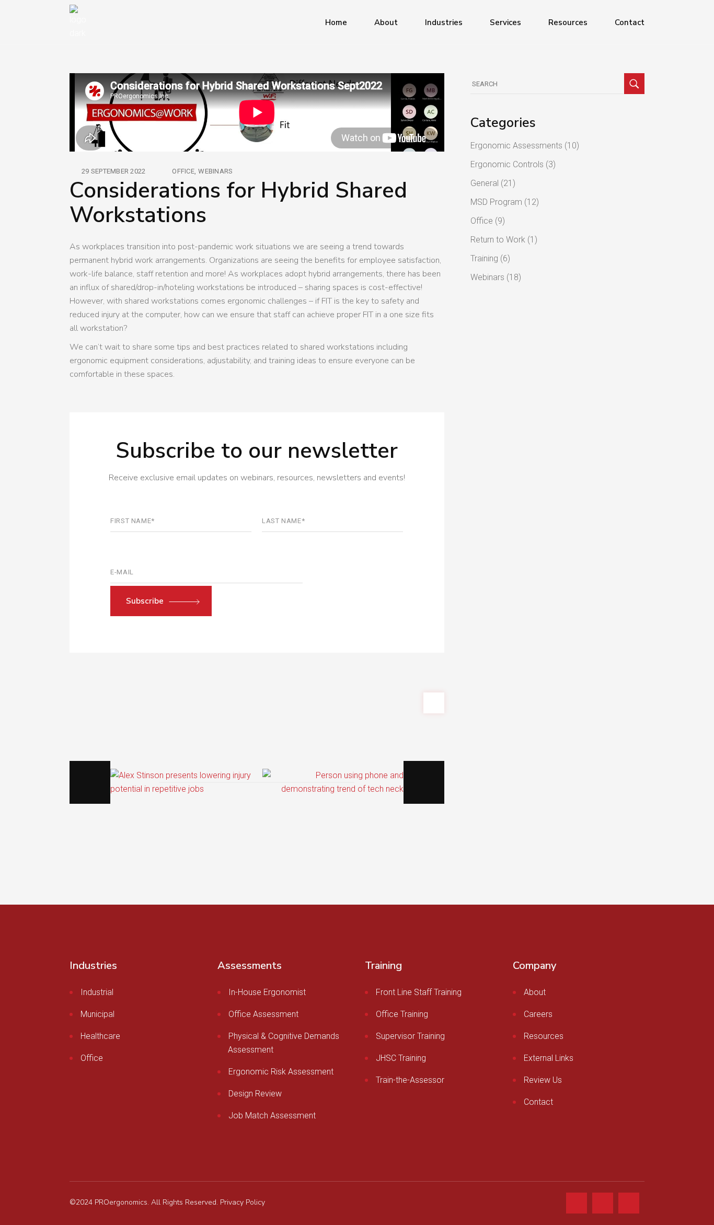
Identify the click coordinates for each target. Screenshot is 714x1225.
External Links (548, 1058)
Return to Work (497, 240)
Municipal (97, 1014)
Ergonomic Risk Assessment (280, 1072)
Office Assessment (263, 1014)
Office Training (402, 1014)
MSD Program (496, 202)
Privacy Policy (242, 1202)
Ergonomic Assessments (516, 146)
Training (484, 258)
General (484, 183)
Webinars (215, 171)
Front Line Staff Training (419, 992)
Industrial (96, 992)
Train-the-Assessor (410, 1080)
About (535, 992)
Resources (543, 1036)
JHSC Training (401, 1058)
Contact (538, 1102)
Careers (538, 1014)
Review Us (543, 1080)
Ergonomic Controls (507, 164)
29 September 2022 (113, 171)
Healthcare (100, 1036)
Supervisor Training (410, 1036)
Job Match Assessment (272, 1115)
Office (183, 171)
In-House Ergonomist (267, 992)
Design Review (255, 1094)
